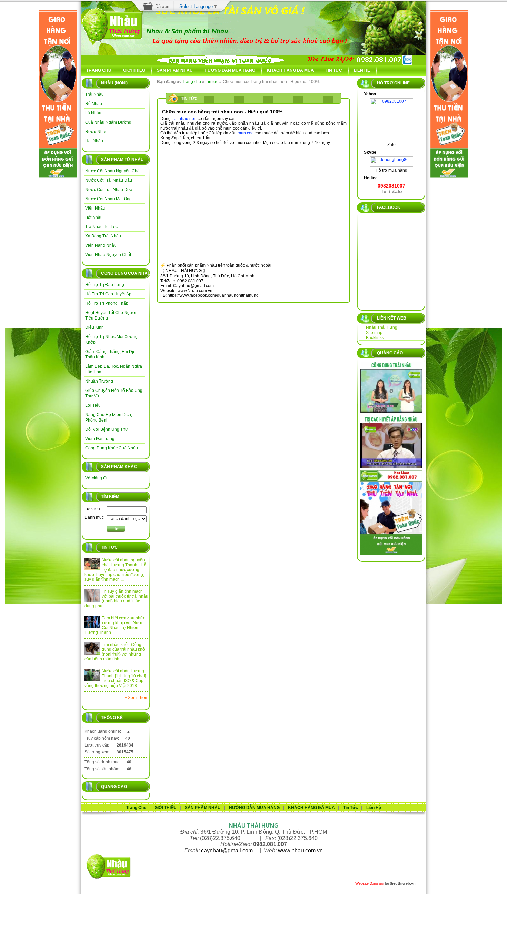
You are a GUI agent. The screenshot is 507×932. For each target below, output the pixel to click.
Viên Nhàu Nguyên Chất (108, 254)
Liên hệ (373, 807)
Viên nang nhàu (101, 245)
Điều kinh (94, 327)
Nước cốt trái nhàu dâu (108, 180)
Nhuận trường (99, 381)
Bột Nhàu (94, 217)
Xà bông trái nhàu (103, 236)
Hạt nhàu (94, 141)
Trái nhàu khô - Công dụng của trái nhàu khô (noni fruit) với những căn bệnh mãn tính (114, 651)
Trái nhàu (94, 94)
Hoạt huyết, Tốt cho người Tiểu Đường (110, 315)
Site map (374, 332)
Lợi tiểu (93, 405)
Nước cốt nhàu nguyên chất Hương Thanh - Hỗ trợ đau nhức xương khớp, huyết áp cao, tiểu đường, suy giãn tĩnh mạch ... (115, 570)
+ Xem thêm (136, 697)
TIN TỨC (334, 70)
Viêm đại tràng (100, 438)
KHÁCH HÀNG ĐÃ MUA (290, 70)
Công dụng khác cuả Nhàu (111, 448)
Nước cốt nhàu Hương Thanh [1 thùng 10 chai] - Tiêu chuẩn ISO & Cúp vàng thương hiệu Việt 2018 (116, 678)
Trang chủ (191, 81)
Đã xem (163, 6)
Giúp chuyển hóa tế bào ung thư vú (113, 393)
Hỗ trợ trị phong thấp (106, 303)
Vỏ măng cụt (97, 478)
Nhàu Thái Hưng (381, 327)
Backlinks (375, 337)
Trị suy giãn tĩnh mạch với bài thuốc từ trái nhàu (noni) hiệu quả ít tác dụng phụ (116, 598)
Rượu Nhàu (96, 131)
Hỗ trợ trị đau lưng (104, 284)
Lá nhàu (93, 113)
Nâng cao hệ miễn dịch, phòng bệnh (108, 417)
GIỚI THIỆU (134, 70)
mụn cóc (246, 133)
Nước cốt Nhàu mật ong (108, 198)
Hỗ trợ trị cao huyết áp (108, 294)
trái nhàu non (184, 118)
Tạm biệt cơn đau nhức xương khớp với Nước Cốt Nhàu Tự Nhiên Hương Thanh (114, 625)
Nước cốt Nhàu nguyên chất (113, 171)
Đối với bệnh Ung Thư (106, 429)
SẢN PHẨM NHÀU (175, 70)
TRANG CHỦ (98, 70)
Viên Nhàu (95, 208)
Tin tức (212, 81)
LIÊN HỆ (362, 70)
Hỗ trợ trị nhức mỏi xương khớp (111, 339)
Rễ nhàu (93, 103)
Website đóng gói (369, 883)
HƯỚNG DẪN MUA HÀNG (230, 70)
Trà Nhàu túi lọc (101, 226)
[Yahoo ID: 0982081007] (391, 100)
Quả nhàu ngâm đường (108, 122)
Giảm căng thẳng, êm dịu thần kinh (110, 354)
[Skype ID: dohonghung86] (391, 158)
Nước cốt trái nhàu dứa (108, 189)
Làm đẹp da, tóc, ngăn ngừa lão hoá (113, 369)
